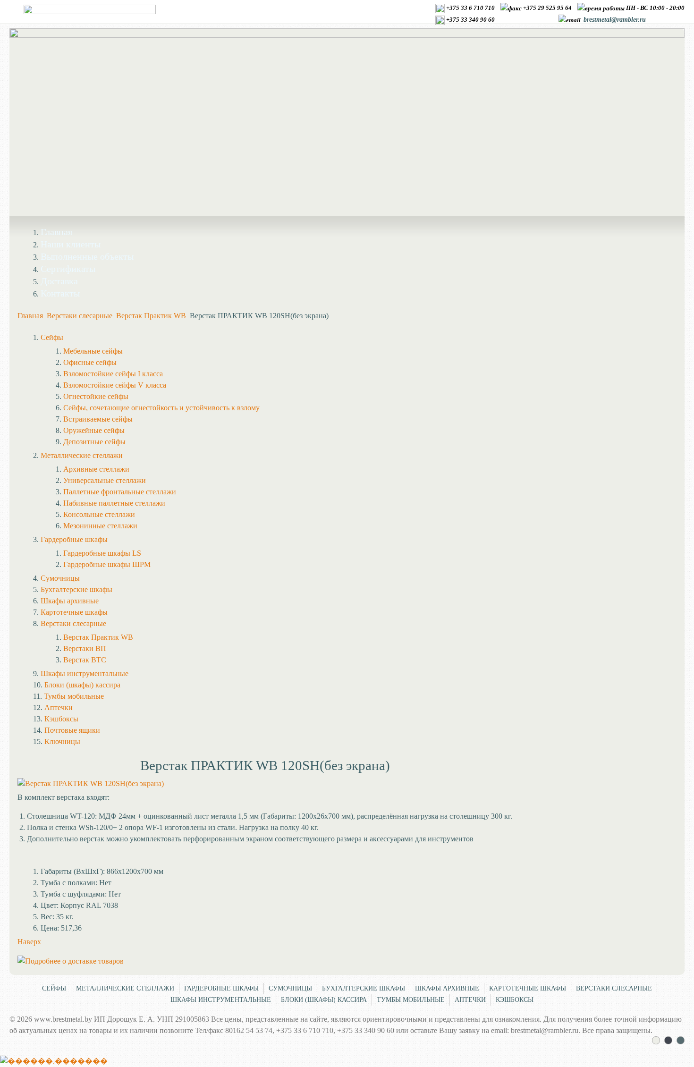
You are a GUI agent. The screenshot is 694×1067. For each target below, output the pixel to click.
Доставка (59, 281)
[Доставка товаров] (70, 961)
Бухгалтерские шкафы (363, 988)
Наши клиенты (71, 244)
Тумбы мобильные (411, 999)
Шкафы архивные (447, 988)
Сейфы (54, 988)
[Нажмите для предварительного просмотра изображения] (90, 783)
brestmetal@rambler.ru (615, 19)
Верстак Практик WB (151, 316)
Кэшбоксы (514, 999)
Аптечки (470, 999)
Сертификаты (68, 268)
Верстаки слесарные (79, 316)
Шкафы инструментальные (220, 999)
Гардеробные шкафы (221, 988)
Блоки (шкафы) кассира (324, 999)
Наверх (29, 942)
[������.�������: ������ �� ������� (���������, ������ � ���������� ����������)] (54, 1061)
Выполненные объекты (87, 256)
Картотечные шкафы (527, 988)
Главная (56, 232)
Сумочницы (290, 988)
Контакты (60, 293)
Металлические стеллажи (125, 988)
